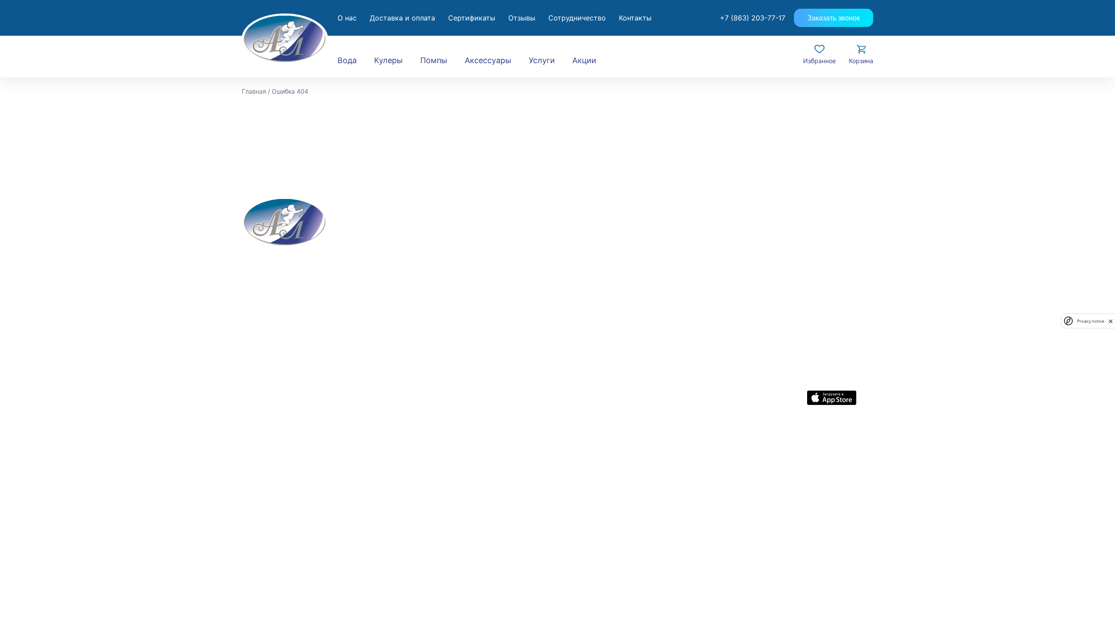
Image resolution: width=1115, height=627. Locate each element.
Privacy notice (1090, 321)
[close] (1110, 321)
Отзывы (521, 17)
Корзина (861, 60)
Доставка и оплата (402, 17)
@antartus (858, 443)
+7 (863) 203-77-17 (752, 17)
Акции (584, 60)
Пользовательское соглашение (661, 443)
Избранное (819, 60)
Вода (347, 60)
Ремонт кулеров (398, 280)
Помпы (433, 60)
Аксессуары (488, 60)
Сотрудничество (577, 17)
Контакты (635, 17)
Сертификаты (471, 17)
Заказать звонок (834, 18)
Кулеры (388, 60)
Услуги (542, 60)
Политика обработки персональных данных (544, 443)
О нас (347, 17)
